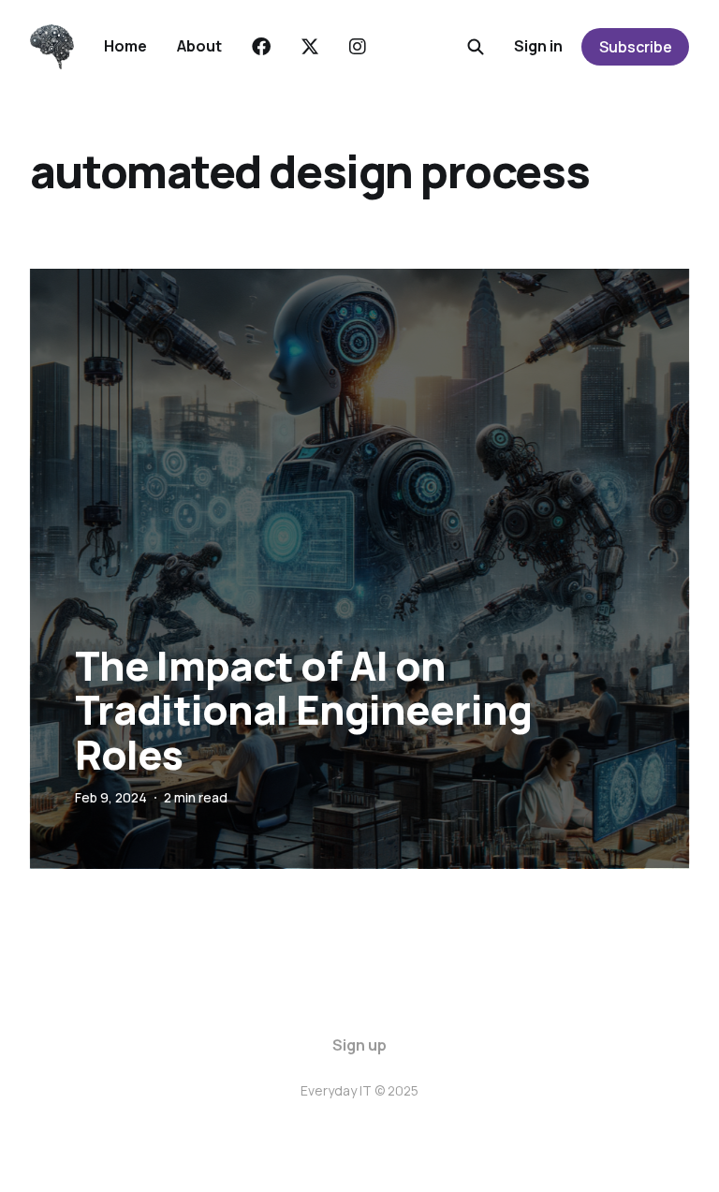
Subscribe (635, 47)
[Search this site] (476, 47)
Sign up (359, 1045)
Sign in (538, 46)
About (199, 46)
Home (125, 46)
